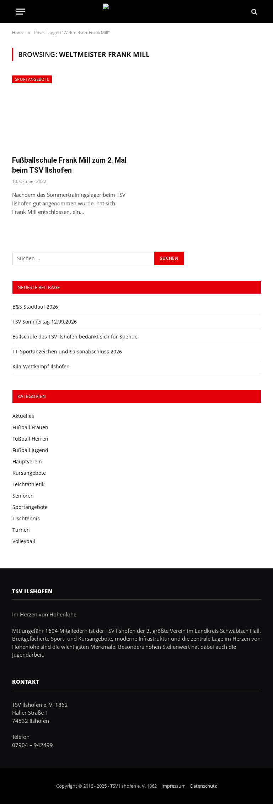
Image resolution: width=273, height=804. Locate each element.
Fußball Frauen (30, 427)
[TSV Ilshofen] (136, 11)
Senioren (23, 495)
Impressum (173, 786)
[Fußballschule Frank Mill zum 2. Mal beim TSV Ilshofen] (71, 112)
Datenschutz (203, 786)
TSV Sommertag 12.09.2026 (44, 321)
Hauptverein (27, 461)
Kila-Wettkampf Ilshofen (41, 366)
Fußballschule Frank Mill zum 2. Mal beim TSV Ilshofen (69, 165)
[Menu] (20, 12)
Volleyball (23, 541)
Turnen (21, 529)
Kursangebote (29, 472)
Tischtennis (26, 518)
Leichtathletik (28, 484)
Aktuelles (23, 415)
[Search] (253, 12)
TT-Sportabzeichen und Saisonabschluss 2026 (67, 351)
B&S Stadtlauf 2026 (35, 306)
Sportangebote (32, 79)
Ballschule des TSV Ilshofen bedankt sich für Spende (75, 336)
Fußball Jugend (30, 450)
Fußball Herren (30, 438)
